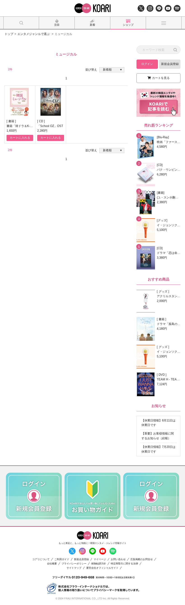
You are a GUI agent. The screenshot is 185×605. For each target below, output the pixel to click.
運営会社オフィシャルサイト (102, 568)
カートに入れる (20, 137)
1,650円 (12, 130)
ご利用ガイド (61, 559)
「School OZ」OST (50, 126)
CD (41, 121)
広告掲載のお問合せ (141, 559)
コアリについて (41, 559)
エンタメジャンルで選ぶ (33, 34)
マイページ (100, 559)
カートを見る (161, 78)
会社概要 (52, 563)
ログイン (147, 64)
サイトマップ (74, 568)
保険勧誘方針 (98, 563)
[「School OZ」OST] (50, 102)
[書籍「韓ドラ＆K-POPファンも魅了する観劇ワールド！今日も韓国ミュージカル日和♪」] (20, 102)
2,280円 (42, 130)
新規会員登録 (170, 64)
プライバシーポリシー (74, 563)
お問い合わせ (118, 559)
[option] (34, 496)
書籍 (11, 121)
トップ (9, 34)
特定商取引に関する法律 (124, 563)
